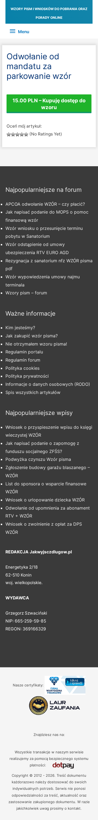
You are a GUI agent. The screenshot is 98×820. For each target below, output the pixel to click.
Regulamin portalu (24, 351)
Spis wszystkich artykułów (32, 392)
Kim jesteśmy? (20, 327)
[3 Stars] (17, 134)
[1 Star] (9, 134)
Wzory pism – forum (26, 292)
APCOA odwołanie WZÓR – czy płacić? (45, 204)
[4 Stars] (22, 134)
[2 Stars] (13, 134)
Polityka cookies (22, 368)
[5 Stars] (26, 134)
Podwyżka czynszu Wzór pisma (38, 459)
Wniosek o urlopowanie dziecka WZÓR (45, 500)
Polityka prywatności (27, 376)
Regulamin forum (22, 360)
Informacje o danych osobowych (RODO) (47, 384)
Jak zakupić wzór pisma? (31, 335)
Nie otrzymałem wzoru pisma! (36, 344)
